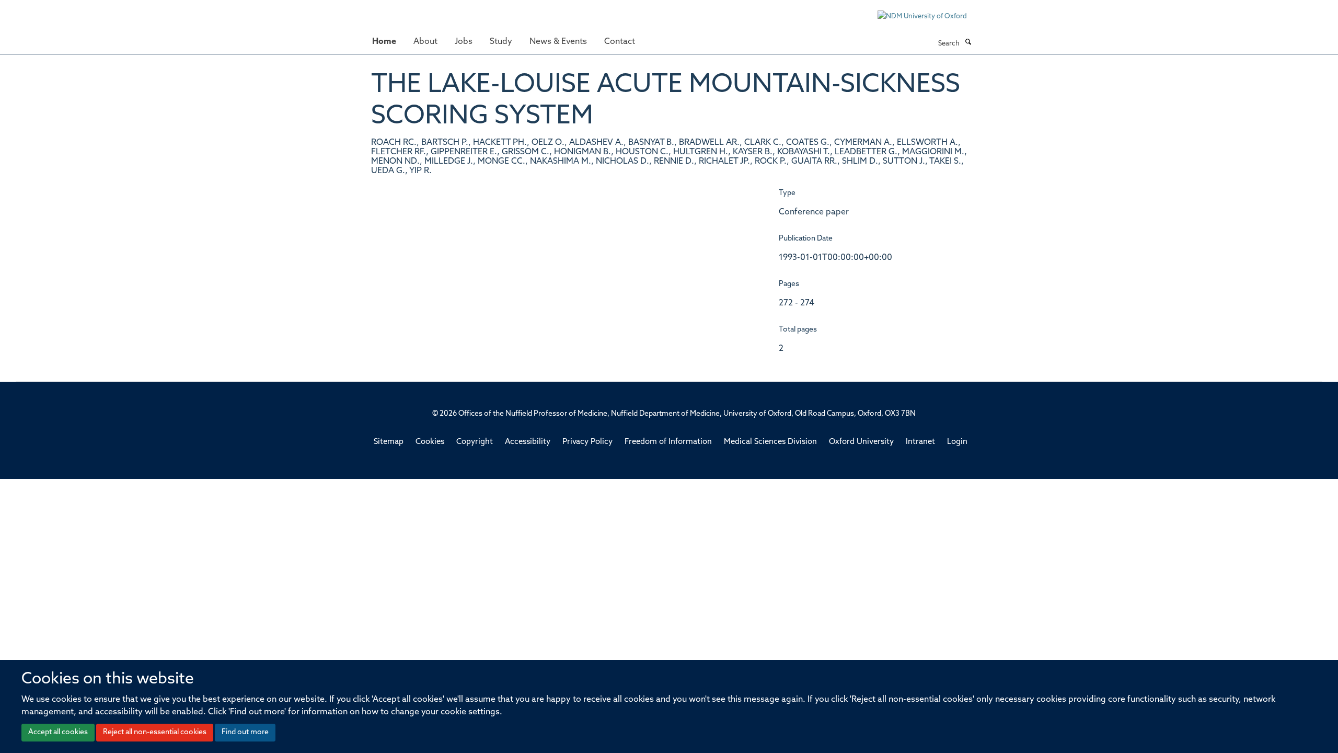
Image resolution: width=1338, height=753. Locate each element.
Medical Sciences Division (770, 442)
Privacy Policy (587, 442)
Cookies (430, 442)
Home (384, 42)
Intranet (920, 442)
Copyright (474, 442)
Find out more (245, 732)
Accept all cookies (58, 732)
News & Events (558, 42)
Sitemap (388, 442)
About (425, 42)
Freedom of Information (668, 442)
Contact (619, 42)
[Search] (968, 43)
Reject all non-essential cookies (154, 732)
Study (501, 42)
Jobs (463, 42)
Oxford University (861, 442)
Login (957, 442)
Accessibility (527, 442)
